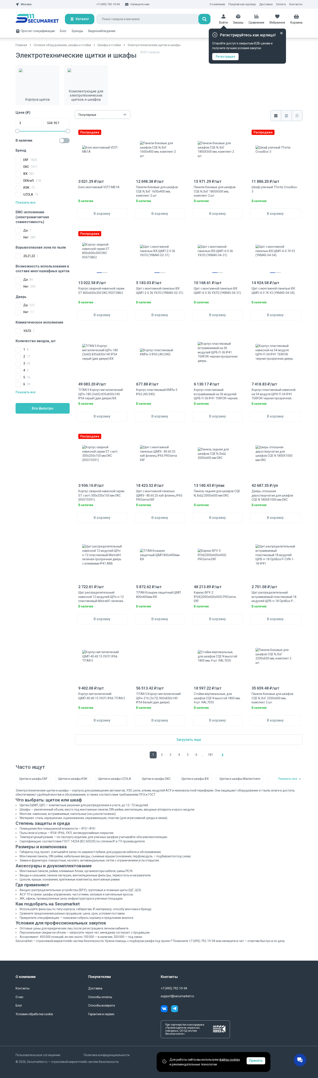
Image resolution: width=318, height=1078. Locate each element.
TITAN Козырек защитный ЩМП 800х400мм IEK (158, 595)
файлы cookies (229, 1059)
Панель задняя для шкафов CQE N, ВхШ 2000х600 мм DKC (217, 493)
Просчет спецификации (38, 31)
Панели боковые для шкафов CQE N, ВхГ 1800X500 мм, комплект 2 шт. (215, 191)
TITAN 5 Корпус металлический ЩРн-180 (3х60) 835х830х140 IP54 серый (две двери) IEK (100, 394)
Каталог (82, 19)
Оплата (281, 4)
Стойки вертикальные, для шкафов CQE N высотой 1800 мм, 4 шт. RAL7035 (217, 698)
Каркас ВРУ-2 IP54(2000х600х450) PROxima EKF (215, 597)
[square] (276, 115)
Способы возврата (101, 1005)
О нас (19, 997)
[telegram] (174, 1009)
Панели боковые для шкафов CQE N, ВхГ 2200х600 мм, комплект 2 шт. (272, 698)
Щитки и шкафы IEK (195, 778)
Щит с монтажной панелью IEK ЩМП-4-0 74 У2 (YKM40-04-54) (273, 291)
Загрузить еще (188, 740)
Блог (63, 31)
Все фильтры (42, 408)
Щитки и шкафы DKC (156, 778)
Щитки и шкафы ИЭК (72, 778)
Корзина (296, 22)
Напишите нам (139, 4)
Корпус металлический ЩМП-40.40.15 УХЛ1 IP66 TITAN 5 (101, 696)
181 (210, 754)
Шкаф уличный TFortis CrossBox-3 (275, 189)
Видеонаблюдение (102, 31)
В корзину (102, 214)
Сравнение (256, 22)
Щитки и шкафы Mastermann (240, 778)
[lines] (286, 115)
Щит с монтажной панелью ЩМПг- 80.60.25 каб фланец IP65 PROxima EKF (159, 495)
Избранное (277, 22)
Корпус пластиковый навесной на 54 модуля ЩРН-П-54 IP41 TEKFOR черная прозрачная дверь (274, 394)
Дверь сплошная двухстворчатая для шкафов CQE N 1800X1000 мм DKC (272, 495)
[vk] (166, 1009)
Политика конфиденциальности (107, 1055)
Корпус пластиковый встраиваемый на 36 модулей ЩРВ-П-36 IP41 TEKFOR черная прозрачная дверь (216, 394)
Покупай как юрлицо (242, 4)
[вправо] (222, 755)
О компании (217, 4)
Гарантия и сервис (101, 1014)
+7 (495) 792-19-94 (108, 4)
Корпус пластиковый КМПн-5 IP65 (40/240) (156, 392)
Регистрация (225, 56)
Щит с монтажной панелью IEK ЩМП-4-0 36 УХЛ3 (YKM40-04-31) (217, 291)
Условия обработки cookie (34, 1014)
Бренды (77, 31)
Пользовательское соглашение (38, 1055)
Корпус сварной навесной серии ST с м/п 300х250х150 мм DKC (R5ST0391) (101, 495)
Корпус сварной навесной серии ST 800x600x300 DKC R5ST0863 (101, 291)
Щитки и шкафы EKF (33, 778)
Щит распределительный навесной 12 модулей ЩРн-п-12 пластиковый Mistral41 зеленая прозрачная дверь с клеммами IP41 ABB (101, 597)
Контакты (295, 4)
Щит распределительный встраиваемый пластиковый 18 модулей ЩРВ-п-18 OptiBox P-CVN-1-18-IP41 (274, 597)
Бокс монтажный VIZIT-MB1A (98, 187)
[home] (40, 19)
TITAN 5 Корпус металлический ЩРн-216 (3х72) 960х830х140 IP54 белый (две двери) (158, 698)
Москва (26, 4)
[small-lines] (297, 115)
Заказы (238, 22)
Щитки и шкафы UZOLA (114, 778)
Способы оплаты (100, 997)
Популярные (87, 115)
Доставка (266, 4)
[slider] (17, 131)
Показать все (25, 202)
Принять (256, 1061)
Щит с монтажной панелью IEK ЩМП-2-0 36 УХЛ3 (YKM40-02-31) (159, 291)
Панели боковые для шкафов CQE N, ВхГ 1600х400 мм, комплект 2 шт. (157, 191)
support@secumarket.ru (177, 996)
